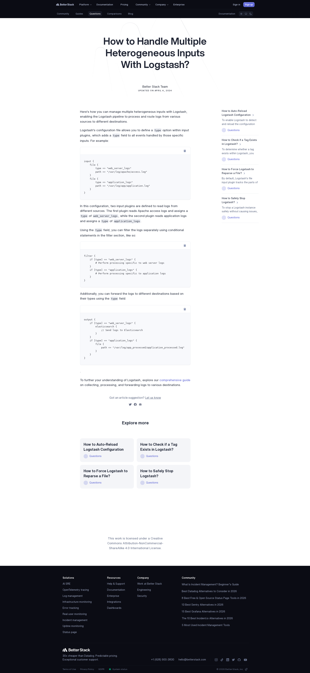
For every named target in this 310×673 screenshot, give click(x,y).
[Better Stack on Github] (239, 659)
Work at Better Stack (149, 583)
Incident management (75, 620)
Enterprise (113, 596)
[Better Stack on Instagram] (216, 659)
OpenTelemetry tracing (76, 590)
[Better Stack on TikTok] (221, 659)
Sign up (249, 4)
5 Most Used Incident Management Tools (206, 625)
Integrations (114, 602)
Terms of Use (69, 669)
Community (63, 14)
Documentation (227, 14)
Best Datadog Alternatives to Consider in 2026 (209, 591)
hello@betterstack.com (192, 659)
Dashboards (114, 608)
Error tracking (71, 608)
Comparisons (114, 14)
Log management (73, 596)
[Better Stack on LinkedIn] (227, 659)
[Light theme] (241, 14)
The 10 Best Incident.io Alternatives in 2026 (207, 618)
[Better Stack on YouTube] (245, 659)
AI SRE (67, 583)
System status (119, 669)
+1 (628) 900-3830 (162, 659)
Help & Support (116, 583)
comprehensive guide (174, 379)
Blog (130, 14)
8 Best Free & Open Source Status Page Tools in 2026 (214, 598)
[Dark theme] (250, 14)
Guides (79, 14)
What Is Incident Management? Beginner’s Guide (210, 584)
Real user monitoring (75, 614)
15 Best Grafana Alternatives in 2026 (203, 611)
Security (142, 596)
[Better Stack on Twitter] (233, 659)
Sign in (236, 4)
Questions (95, 14)
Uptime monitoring (73, 626)
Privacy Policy (87, 669)
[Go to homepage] (65, 4)
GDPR (101, 669)
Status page (70, 632)
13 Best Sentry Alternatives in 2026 (202, 604)
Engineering (144, 590)
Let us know (153, 397)
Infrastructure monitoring (77, 602)
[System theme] (246, 14)
